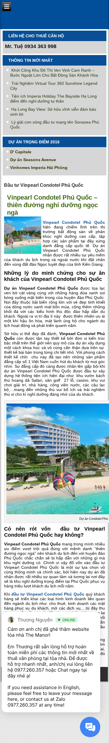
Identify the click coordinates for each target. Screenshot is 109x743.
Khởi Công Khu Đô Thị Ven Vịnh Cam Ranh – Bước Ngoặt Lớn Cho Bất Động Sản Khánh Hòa (54, 73)
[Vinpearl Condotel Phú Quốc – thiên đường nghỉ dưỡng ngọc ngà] (23, 254)
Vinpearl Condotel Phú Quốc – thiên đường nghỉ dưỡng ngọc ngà (52, 205)
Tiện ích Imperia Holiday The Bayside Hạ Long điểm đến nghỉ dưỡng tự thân (53, 98)
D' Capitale (20, 151)
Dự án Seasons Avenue (33, 159)
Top (102, 735)
